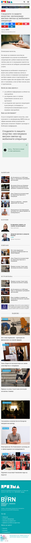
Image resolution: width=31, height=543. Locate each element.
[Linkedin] (11, 26)
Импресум (5, 517)
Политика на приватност (9, 521)
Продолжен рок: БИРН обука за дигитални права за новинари (19, 536)
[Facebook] (11, 24)
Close (30, 534)
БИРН (7, 30)
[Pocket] (26, 24)
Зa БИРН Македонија (8, 519)
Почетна (4, 528)
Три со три (5, 344)
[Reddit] (18, 24)
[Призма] (7, 1)
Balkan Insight (7, 402)
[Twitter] (4, 24)
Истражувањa (6, 370)
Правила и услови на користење (11, 522)
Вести (3, 10)
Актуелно (4, 530)
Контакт (22, 492)
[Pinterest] (4, 26)
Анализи (5, 319)
